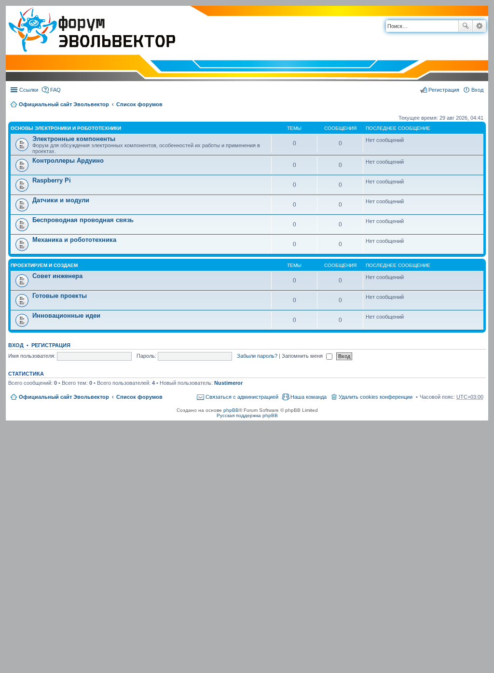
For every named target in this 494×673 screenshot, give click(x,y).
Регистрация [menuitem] (443, 90)
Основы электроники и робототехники (66, 128)
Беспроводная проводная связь (83, 220)
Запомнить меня (303, 356)
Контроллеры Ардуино (68, 160)
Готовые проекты (59, 295)
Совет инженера (57, 276)
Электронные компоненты (73, 138)
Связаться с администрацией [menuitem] (242, 397)
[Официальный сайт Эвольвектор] (90, 30)
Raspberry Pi (51, 180)
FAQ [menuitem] (55, 90)
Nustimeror (228, 383)
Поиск (465, 26)
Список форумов (139, 104)
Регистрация (50, 345)
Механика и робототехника (74, 239)
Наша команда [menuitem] (308, 397)
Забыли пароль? (257, 356)
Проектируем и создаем (44, 265)
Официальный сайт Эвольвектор (64, 104)
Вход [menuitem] (477, 90)
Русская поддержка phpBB (247, 415)
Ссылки (28, 90)
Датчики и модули (60, 200)
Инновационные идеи (66, 315)
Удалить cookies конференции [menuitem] (375, 397)
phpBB (231, 410)
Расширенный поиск (479, 26)
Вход (16, 345)
